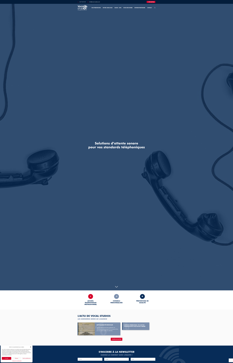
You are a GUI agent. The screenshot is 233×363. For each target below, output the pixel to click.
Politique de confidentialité (16, 360)
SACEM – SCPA (117, 7)
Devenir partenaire (139, 7)
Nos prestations (96, 7)
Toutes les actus (116, 339)
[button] (30, 347)
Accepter (6, 358)
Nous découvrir (127, 7)
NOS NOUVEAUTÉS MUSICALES (105, 325)
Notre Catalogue (107, 7)
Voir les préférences (27, 358)
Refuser (16, 358)
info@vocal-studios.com (94, 2)
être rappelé (151, 1)
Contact (149, 7)
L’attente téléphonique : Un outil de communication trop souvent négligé (134, 325)
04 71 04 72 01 (82, 2)
